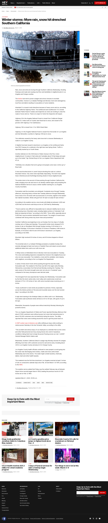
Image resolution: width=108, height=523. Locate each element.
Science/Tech (5, 507)
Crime (30, 463)
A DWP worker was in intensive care (26, 323)
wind (43, 382)
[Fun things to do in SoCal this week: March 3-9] (67, 456)
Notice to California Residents (48, 518)
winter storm (49, 382)
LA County (22, 488)
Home (3, 11)
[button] (4, 519)
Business (31, 437)
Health (3, 463)
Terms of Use (66, 402)
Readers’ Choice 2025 (7, 7)
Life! (39, 486)
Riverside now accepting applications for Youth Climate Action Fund (99, 74)
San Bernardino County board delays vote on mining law (98, 66)
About (57, 486)
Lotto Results (100, 3)
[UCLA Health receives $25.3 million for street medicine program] (14, 456)
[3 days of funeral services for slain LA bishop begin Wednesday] (40, 456)
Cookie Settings (59, 518)
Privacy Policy (58, 402)
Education (4, 491)
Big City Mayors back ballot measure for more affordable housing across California (99, 94)
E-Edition (58, 491)
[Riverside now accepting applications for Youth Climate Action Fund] (86, 74)
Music (39, 495)
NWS (20, 364)
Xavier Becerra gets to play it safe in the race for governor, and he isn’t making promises (98, 56)
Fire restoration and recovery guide (24, 7)
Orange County (27, 382)
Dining (39, 491)
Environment (13, 11)
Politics (57, 437)
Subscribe (70, 399)
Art (56, 463)
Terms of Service (25, 518)
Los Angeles (18, 382)
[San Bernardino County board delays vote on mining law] (86, 65)
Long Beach (22, 491)
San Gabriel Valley (24, 505)
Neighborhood (23, 486)
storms (20, 98)
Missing (3, 500)
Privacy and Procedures (35, 518)
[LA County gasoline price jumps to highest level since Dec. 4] (40, 429)
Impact (3, 503)
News (7, 11)
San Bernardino (23, 500)
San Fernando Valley (25, 503)
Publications (59, 488)
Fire (3, 495)
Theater (40, 498)
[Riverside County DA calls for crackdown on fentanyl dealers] (67, 429)
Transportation (5, 510)
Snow (38, 382)
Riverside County (24, 498)
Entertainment (41, 493)
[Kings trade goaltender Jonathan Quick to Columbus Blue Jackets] (14, 429)
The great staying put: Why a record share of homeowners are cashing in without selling (99, 84)
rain (34, 382)
